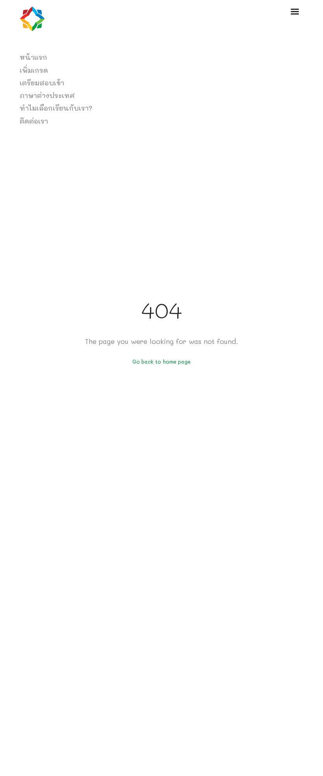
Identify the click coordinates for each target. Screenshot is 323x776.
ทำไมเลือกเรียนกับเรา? (56, 107)
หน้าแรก (33, 57)
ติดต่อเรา (34, 120)
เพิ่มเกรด (34, 70)
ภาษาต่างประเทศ (47, 95)
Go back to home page (161, 361)
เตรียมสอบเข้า (42, 82)
